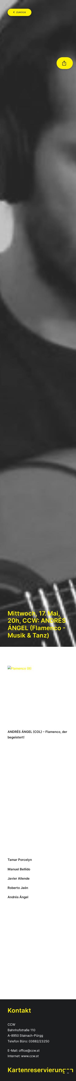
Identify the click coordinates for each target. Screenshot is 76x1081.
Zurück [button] (21, 12)
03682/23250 (39, 1041)
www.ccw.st (30, 1056)
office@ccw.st (29, 1050)
